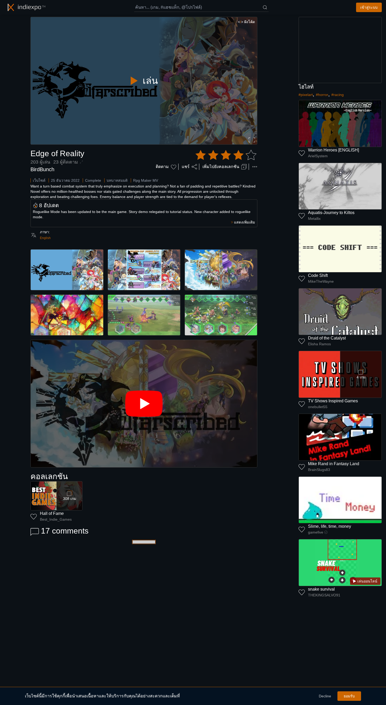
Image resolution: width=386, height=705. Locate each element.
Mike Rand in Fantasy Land (333, 463)
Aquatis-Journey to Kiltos (331, 212)
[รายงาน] (254, 166)
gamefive (315, 532)
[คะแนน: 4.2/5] (225, 155)
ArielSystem (318, 156)
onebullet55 (317, 407)
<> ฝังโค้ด (246, 22)
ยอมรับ (349, 696)
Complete (93, 180)
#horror (322, 95)
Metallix (314, 218)
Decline (325, 696)
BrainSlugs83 (319, 470)
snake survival (321, 589)
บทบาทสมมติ (117, 180)
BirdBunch (42, 169)
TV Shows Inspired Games (333, 401)
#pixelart (306, 95)
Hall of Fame (52, 513)
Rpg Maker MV (145, 180)
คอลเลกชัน (49, 476)
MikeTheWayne (321, 281)
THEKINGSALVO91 (324, 595)
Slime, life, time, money (329, 526)
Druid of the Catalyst (327, 338)
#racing (337, 95)
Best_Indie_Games (56, 519)
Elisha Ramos (319, 344)
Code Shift (318, 275)
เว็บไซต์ (39, 180)
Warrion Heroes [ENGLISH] (333, 150)
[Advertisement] (340, 50)
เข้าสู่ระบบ (369, 7)
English (45, 238)
